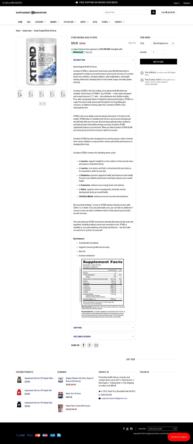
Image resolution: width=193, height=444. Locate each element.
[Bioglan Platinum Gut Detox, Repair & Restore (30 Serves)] (60, 380)
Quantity (143, 52)
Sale (29, 21)
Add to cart (158, 61)
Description (79, 60)
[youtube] (127, 429)
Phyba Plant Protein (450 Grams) (78, 405)
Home (20, 21)
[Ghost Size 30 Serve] (60, 395)
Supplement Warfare (153, 434)
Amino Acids (27, 30)
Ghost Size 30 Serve (73, 393)
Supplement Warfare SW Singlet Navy (38, 402)
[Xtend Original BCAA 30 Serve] (41, 61)
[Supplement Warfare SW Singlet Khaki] (19, 380)
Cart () (168, 12)
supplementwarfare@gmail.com (114, 398)
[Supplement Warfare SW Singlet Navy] (19, 404)
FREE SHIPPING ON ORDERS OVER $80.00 (98, 2)
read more (153, 84)
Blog (95, 21)
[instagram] (131, 429)
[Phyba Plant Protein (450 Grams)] (60, 408)
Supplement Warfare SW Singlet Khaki (39, 378)
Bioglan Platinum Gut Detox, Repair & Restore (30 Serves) (79, 379)
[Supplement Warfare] (31, 12)
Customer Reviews (82, 336)
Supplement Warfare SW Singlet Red (38, 390)
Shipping (77, 327)
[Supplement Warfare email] (96, 345)
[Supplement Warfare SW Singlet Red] (19, 392)
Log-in (176, 3)
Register (187, 3)
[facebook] (83, 345)
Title (142, 43)
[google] (89, 345)
